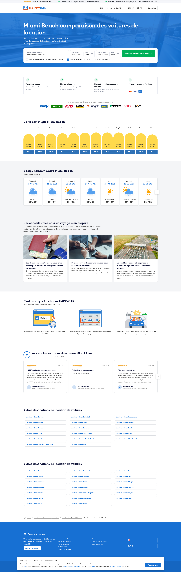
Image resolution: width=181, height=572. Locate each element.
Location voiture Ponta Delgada (82, 493)
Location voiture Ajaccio (34, 428)
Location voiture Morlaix (79, 487)
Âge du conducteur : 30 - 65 (79, 59)
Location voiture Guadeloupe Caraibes (39, 444)
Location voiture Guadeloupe (126, 417)
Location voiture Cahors (124, 471)
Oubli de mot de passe (99, 541)
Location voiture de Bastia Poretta (83, 439)
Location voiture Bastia (124, 428)
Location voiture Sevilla (34, 498)
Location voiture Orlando (125, 487)
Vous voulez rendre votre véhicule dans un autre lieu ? (46, 59)
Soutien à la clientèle (114, 8)
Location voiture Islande (34, 422)
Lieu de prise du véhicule (34, 52)
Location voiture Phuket (34, 493)
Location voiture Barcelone (80, 428)
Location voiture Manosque (81, 498)
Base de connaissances (65, 539)
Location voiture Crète (79, 482)
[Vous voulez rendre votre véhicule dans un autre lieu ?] (27, 60)
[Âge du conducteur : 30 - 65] (68, 60)
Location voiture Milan (79, 444)
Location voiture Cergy (124, 476)
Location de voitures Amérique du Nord (46, 518)
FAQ (101, 8)
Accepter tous (153, 565)
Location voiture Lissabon (125, 422)
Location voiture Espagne (35, 417)
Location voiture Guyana (80, 476)
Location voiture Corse (34, 433)
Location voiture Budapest (80, 471)
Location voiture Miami (124, 433)
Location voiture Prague (124, 493)
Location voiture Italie (79, 422)
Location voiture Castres (34, 476)
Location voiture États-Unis (80, 417)
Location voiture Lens (123, 498)
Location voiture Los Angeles (81, 433)
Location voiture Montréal (35, 439)
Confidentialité (62, 547)
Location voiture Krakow (34, 482)
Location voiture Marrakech (35, 487)
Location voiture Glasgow (125, 482)
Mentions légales (63, 544)
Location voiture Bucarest (35, 471)
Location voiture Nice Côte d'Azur (128, 439)
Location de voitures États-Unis (72, 518)
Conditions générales (65, 549)
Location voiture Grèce (34, 504)
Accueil (29, 518)
